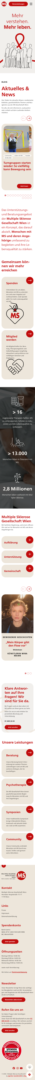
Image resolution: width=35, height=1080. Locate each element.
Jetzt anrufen (13, 727)
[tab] (5, 195)
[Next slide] (29, 118)
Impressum (5, 913)
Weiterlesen (17, 649)
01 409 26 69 (10, 721)
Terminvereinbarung (19, 972)
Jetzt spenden (10, 941)
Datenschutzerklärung (9, 916)
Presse (4, 910)
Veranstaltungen (18, 4)
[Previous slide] (23, 118)
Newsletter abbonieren (13, 999)
